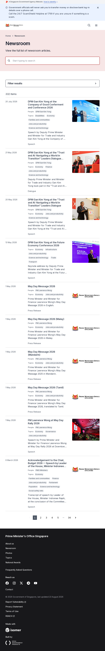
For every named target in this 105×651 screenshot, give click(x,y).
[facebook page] (7, 583)
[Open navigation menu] (96, 25)
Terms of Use (11, 611)
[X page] (21, 583)
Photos (8, 553)
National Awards (13, 562)
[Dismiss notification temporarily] (98, 7)
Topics (8, 557)
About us (9, 543)
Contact (9, 589)
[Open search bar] (89, 25)
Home (8, 36)
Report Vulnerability (14, 602)
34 (69, 517)
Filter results (15, 83)
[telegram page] (28, 583)
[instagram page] (14, 583)
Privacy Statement (14, 606)
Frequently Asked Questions (18, 569)
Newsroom (10, 548)
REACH (8, 616)
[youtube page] (35, 583)
